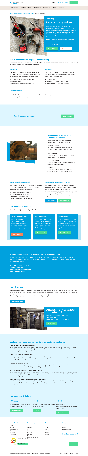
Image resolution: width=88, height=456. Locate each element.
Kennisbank (65, 426)
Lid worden (74, 2)
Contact (66, 2)
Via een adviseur (66, 48)
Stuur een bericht (16, 410)
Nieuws (64, 427)
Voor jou (55, 7)
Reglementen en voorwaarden (45, 453)
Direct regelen (51, 200)
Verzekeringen (46, 7)
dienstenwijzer (56, 296)
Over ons (61, 7)
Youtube (76, 453)
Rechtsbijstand (37, 7)
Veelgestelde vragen (66, 429)
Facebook (71, 453)
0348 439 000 (60, 2)
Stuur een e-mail (62, 412)
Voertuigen (29, 427)
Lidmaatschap (14, 7)
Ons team (47, 426)
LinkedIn (61, 453)
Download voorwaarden (32, 437)
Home (11, 13)
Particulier (29, 434)
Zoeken (53, 2)
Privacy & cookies (35, 453)
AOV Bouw (12, 426)
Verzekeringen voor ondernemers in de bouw (24, 13)
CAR (28, 429)
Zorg (28, 435)
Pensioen (12, 427)
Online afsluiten (52, 48)
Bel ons (37, 410)
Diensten (47, 427)
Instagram (66, 453)
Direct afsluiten (17, 234)
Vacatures (47, 434)
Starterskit (12, 432)
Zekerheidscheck (67, 116)
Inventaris (29, 432)
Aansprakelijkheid (31, 426)
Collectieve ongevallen (32, 430)
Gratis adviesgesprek (17, 301)
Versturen (73, 444)
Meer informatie (41, 233)
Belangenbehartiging (14, 429)
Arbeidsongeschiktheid (26, 7)
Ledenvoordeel (65, 430)
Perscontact (47, 430)
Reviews (47, 432)
